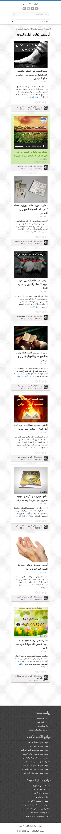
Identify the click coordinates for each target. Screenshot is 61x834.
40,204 (37, 109)
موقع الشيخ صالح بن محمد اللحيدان (35, 765)
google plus (39, 102)
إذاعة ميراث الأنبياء (41, 793)
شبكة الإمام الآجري (26, 826)
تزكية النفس (21, 166)
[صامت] (23, 146)
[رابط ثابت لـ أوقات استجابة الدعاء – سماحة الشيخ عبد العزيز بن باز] (31, 548)
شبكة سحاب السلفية (40, 789)
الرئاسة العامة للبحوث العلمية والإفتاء (34, 805)
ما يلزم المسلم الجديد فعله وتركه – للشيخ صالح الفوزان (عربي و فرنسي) (31, 356)
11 (22, 244)
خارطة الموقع (43, 726)
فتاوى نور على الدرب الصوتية (37, 809)
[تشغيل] (43, 146)
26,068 (37, 169)
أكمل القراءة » (33, 97)
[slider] (18, 146)
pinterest (36, 102)
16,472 (37, 244)
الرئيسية (48, 29)
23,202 (37, 459)
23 (21, 528)
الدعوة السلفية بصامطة (39, 812)
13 (28, 109)
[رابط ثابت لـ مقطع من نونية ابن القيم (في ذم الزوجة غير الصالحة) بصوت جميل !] (31, 129)
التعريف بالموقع (42, 718)
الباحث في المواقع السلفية (38, 730)
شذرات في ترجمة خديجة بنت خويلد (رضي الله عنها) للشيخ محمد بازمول (31, 644)
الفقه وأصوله (20, 106)
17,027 (37, 319)
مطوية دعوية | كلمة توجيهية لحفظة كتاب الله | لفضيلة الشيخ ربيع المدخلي (31, 209)
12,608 (37, 388)
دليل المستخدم (42, 722)
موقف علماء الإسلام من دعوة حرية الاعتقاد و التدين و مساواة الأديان (33, 284)
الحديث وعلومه (20, 525)
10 (21, 109)
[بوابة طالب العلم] (30, 4)
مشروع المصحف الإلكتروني (38, 801)
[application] (31, 146)
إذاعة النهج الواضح (41, 797)
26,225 (37, 599)
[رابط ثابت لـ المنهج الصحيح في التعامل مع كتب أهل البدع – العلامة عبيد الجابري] (31, 408)
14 (22, 459)
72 (22, 169)
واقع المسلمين (20, 316)
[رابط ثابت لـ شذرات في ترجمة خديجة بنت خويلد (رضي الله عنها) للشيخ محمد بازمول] (31, 622)
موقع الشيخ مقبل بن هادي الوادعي (35, 758)
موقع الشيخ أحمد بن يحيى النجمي (36, 762)
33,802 (43, 680)
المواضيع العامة (20, 386)
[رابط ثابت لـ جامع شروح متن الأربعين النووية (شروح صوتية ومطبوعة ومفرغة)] (31, 480)
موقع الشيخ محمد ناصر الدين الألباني (34, 750)
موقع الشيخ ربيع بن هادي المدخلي (36, 773)
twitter (42, 102)
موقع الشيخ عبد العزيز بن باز (37, 746)
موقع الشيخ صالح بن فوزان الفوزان (35, 769)
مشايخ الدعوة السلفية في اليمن (36, 816)
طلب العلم (21, 457)
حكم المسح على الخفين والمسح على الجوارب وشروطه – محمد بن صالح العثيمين (31, 75)
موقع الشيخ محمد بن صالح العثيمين (35, 754)
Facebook (46, 102)
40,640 (37, 528)
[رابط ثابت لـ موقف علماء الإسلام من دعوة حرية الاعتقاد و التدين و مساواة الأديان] (31, 264)
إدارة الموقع (31, 106)
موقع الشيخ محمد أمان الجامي (37, 742)
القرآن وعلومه (20, 241)
